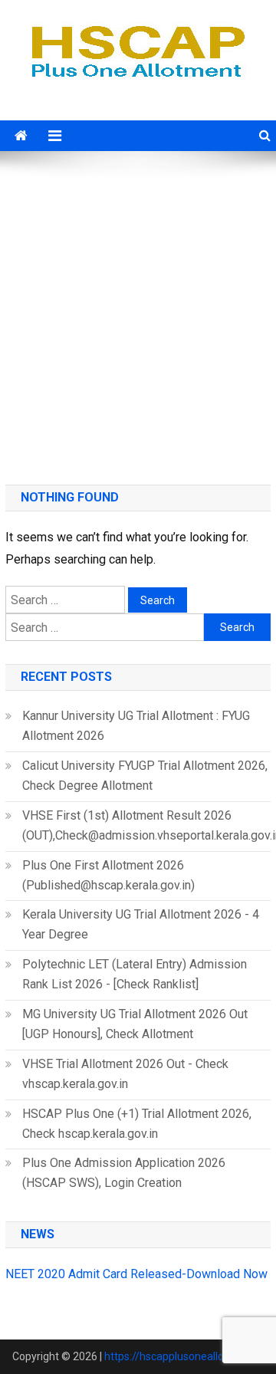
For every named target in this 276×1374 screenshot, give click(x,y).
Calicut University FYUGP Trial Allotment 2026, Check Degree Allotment (145, 775)
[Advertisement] (138, 320)
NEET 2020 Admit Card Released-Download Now (136, 1274)
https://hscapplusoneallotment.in (184, 1356)
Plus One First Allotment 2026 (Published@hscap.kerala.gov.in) (108, 875)
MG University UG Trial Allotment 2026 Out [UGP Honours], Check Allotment (135, 1024)
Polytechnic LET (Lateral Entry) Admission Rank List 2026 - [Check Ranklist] (134, 974)
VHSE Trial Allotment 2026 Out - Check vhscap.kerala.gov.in (125, 1074)
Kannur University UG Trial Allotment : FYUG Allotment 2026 (136, 725)
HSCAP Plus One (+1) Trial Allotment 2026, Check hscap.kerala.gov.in (136, 1123)
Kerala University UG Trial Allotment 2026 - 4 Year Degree (140, 924)
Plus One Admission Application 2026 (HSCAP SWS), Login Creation (123, 1172)
